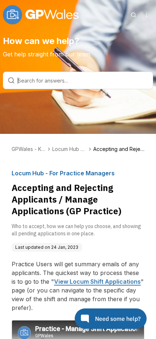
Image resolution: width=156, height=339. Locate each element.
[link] (118, 149)
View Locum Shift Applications (97, 281)
